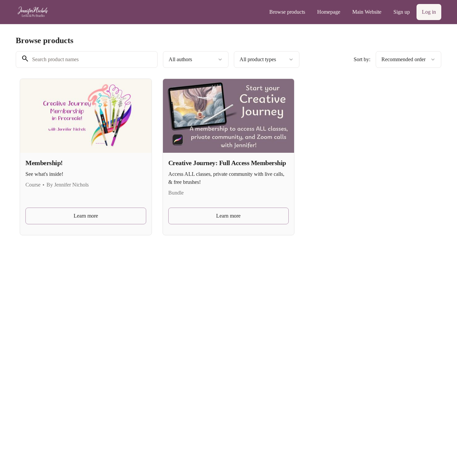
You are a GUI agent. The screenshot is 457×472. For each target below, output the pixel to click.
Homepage (328, 12)
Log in (429, 12)
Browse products (287, 12)
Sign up (401, 12)
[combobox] (196, 59)
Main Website (366, 12)
